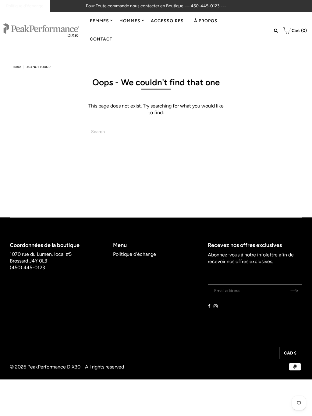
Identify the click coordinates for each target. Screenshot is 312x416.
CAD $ (290, 353)
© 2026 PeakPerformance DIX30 (45, 367)
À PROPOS (206, 20)
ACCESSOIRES (167, 20)
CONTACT (101, 39)
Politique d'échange (25, 6)
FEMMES (99, 20)
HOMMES (129, 20)
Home (17, 67)
